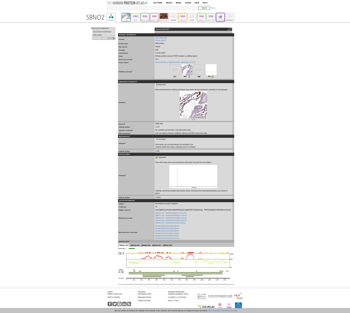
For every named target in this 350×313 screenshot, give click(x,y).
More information (214, 311)
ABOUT (169, 2)
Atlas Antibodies (161, 38)
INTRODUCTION (144, 294)
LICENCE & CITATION (177, 297)
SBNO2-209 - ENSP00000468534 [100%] (170, 220)
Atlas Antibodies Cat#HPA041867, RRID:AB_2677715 (175, 62)
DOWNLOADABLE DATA (178, 294)
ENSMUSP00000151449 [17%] (167, 238)
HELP (205, 2)
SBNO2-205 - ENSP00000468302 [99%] (170, 223)
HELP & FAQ (173, 301)
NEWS (178, 2)
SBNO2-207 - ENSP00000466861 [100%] (170, 218)
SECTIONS (158, 2)
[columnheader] (233, 29)
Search (204, 8)
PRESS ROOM (114, 297)
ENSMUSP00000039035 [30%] (167, 236)
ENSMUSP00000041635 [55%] (167, 226)
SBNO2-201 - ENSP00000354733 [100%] (170, 213)
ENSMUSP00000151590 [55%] (167, 228)
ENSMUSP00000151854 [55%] (167, 231)
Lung (193, 119)
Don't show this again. (230, 311)
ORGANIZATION (144, 297)
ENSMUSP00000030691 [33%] (167, 233)
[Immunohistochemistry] (187, 69)
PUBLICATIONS (144, 301)
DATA (197, 2)
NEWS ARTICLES (115, 294)
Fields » (213, 8)
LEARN (188, 2)
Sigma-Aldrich (160, 40)
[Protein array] (211, 69)
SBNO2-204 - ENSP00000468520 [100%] (170, 216)
